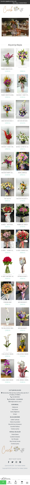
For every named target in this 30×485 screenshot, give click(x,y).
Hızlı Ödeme (15, 409)
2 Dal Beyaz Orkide (7, 354)
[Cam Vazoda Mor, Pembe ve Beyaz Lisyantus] (7, 109)
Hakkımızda (15, 407)
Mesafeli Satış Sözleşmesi (15, 424)
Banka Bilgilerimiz (15, 412)
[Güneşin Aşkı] (7, 290)
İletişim (15, 414)
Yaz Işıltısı (7, 198)
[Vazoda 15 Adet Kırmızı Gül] (7, 135)
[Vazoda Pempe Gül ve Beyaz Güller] (7, 161)
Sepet (22, 483)
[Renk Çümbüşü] (22, 161)
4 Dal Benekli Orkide (22, 380)
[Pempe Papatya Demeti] (7, 83)
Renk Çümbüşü (22, 172)
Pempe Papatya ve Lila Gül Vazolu (12, 69)
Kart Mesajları (15, 439)
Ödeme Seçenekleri (15, 422)
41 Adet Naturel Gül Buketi (9, 276)
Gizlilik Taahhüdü (15, 419)
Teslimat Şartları (15, 429)
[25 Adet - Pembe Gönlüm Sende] (7, 239)
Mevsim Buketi (22, 302)
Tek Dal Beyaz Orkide (7, 328)
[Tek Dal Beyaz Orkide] (7, 316)
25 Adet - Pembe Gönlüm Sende (10, 250)
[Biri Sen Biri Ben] (22, 109)
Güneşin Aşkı (8, 302)
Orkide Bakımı (15, 434)
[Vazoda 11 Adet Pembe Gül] (22, 83)
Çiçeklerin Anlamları (15, 437)
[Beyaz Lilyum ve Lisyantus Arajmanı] (22, 135)
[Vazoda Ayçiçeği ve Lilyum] (22, 187)
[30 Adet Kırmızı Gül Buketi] (22, 239)
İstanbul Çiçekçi (15, 443)
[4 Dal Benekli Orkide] (22, 368)
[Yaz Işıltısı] (7, 187)
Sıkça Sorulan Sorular (15, 441)
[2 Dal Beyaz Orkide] (7, 342)
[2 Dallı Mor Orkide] (7, 368)
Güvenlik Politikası (15, 426)
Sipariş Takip (15, 483)
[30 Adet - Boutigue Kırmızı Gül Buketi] (7, 213)
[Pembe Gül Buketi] (22, 213)
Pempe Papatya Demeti (8, 95)
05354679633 (23, 3)
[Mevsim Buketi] (22, 290)
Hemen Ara (9, 483)
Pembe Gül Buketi (22, 224)
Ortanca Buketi (22, 276)
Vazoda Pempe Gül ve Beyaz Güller (12, 172)
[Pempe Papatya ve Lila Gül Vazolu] (7, 57)
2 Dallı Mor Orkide (7, 380)
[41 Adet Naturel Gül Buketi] (7, 265)
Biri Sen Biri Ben (22, 121)
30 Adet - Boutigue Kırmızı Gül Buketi (12, 224)
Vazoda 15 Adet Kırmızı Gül (9, 147)
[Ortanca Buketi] (22, 265)
